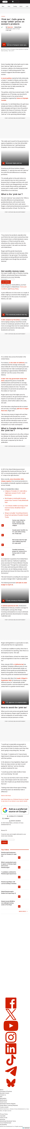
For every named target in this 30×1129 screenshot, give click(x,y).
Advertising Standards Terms (8, 1121)
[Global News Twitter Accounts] (11, 1019)
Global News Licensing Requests (9, 1105)
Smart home (3, 1102)
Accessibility (3, 1124)
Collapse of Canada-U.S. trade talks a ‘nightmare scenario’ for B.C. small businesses (16, 493)
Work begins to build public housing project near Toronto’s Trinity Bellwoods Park (16, 500)
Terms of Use (3, 1117)
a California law (18, 664)
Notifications (3, 1100)
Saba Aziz (10, 27)
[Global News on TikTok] (11, 1065)
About (1, 1089)
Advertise (2, 1119)
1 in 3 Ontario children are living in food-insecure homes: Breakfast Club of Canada (16, 508)
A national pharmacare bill (9, 605)
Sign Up (4, 842)
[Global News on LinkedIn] (11, 1053)
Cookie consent (4, 1107)
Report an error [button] (16, 820)
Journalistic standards (16, 816)
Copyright (2, 1116)
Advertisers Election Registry (8, 1103)
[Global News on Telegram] (11, 1076)
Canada (3, 16)
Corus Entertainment (5, 1123)
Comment (7, 818)
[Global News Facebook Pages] (11, 1008)
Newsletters (3, 1098)
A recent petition (6, 78)
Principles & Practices (6, 1091)
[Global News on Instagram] (11, 1042)
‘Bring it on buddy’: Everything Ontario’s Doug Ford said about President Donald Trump (16, 515)
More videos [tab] (15, 489)
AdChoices (27, 1127)
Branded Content (4, 1093)
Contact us (3, 1095)
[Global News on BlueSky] (11, 1088)
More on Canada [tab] (6, 489)
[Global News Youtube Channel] (11, 1031)
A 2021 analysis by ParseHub (10, 320)
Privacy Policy (14, 289)
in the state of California (17, 362)
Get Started (6, 282)
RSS (1, 1096)
